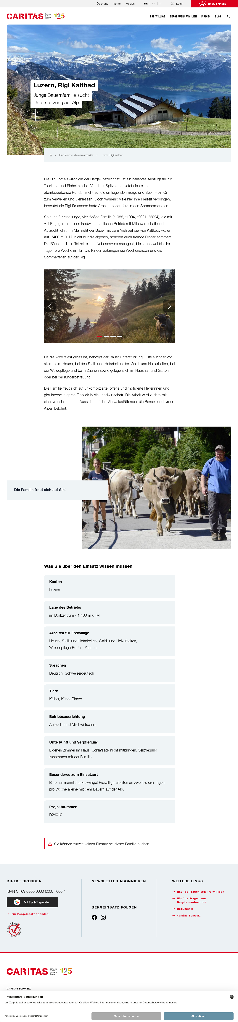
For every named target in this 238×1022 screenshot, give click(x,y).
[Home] (50, 155)
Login (179, 3)
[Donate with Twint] (32, 902)
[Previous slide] (50, 306)
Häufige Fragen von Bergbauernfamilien (191, 901)
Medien (130, 3)
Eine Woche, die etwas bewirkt (76, 155)
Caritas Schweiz (189, 916)
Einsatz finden (217, 3)
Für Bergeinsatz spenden (30, 914)
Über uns (102, 3)
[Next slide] (169, 306)
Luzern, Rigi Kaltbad (111, 155)
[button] (99, 336)
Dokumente (185, 909)
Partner (117, 3)
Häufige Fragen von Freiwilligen (200, 892)
